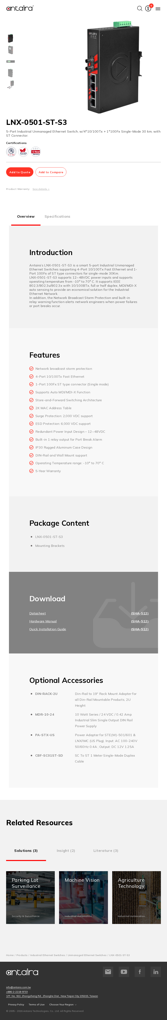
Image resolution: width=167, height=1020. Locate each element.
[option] (10, 38)
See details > (41, 188)
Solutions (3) (26, 850)
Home (10, 955)
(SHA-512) (140, 613)
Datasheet (37, 613)
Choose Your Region (61, 1004)
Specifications (57, 216)
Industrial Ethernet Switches (47, 955)
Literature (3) (105, 850)
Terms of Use (37, 1004)
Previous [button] (64, 67)
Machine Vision (83, 897)
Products (22, 955)
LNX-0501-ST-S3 (119, 955)
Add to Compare (51, 172)
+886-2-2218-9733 (17, 991)
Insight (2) (66, 850)
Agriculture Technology (136, 897)
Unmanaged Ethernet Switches (87, 955)
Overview (26, 216)
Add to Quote (19, 172)
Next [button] (164, 67)
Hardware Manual (43, 621)
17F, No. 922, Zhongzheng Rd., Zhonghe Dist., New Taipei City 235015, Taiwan (52, 995)
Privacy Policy (16, 1004)
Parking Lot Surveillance (30, 897)
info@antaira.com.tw (18, 987)
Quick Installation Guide (47, 629)
